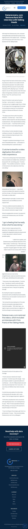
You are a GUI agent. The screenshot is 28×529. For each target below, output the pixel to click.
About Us (14, 494)
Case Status (14, 515)
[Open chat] (25, 526)
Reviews (14, 518)
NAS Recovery (14, 487)
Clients (14, 503)
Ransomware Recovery (14, 484)
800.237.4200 (19, 3)
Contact (13, 3)
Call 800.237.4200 (14, 449)
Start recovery (21, 7)
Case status (7, 3)
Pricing (14, 511)
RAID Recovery (14, 480)
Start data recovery (14, 444)
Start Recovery (14, 513)
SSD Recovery (14, 482)
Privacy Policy (14, 526)
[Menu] (14, 8)
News (14, 499)
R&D (14, 501)
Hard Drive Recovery (14, 478)
